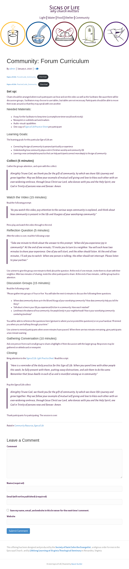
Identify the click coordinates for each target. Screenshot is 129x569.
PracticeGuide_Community (22, 84)
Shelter (69, 17)
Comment (12, 446)
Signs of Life (39, 426)
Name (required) (15, 483)
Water (51, 17)
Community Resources (23, 426)
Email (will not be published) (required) (27, 497)
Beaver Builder (76, 564)
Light (42, 17)
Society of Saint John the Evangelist (73, 547)
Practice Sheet (36, 127)
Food (60, 17)
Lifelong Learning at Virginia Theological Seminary (55, 551)
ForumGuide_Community (21, 77)
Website (11, 516)
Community (82, 17)
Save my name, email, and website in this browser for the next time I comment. (49, 510)
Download (43, 77)
